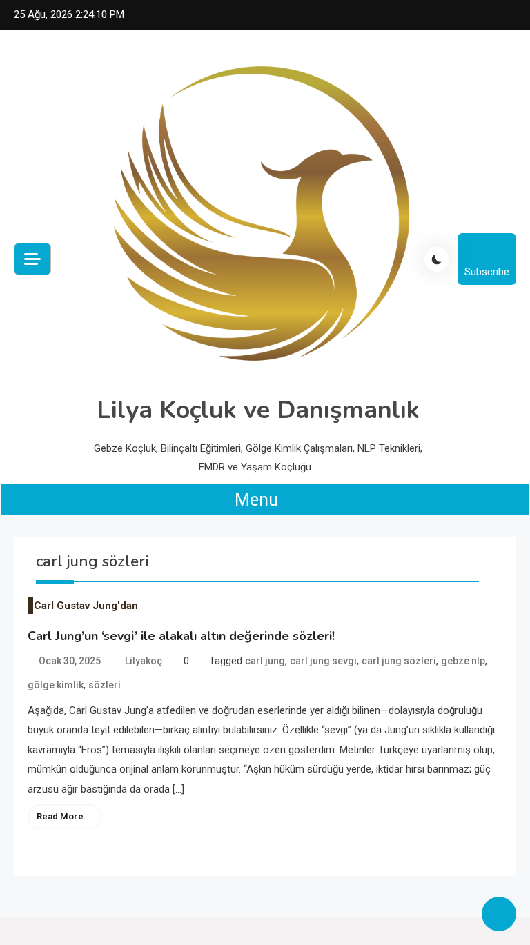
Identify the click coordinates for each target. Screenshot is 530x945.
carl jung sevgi (323, 660)
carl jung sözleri (399, 660)
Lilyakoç (143, 660)
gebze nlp (463, 660)
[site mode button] (436, 259)
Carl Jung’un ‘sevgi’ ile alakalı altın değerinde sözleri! (181, 636)
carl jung (265, 660)
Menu (258, 500)
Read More (60, 816)
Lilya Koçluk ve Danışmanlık (258, 410)
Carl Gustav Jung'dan (86, 605)
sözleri (104, 684)
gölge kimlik (56, 684)
